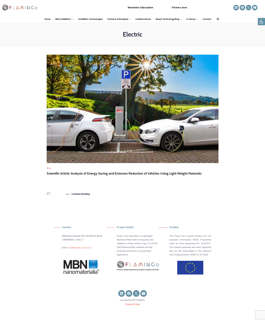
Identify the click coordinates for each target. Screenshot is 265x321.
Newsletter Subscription (140, 7)
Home (48, 19)
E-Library (191, 19)
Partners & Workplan (117, 19)
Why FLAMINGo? (63, 19)
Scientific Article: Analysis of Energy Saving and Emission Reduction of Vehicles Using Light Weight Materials (124, 173)
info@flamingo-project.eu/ (80, 247)
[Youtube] (255, 7)
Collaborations (143, 19)
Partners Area (179, 7)
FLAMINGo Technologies (90, 19)
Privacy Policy (132, 304)
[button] (261, 21)
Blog (49, 168)
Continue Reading (80, 194)
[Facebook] (242, 7)
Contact (207, 19)
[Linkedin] (236, 7)
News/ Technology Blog (167, 19)
